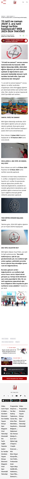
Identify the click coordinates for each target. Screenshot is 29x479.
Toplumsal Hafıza (14, 416)
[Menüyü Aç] (27, 2)
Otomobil (4, 436)
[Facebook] (4, 395)
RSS (11, 451)
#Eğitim (18, 342)
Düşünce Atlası (14, 409)
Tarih (3, 441)
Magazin (4, 429)
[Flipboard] (20, 395)
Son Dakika (5, 419)
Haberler (3, 16)
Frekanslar (14, 461)
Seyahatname (14, 426)
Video (3, 406)
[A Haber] (14, 2)
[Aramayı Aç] (23, 2)
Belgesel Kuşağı (14, 429)
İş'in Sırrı (13, 439)
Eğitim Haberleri (10, 16)
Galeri (3, 449)
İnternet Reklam (14, 449)
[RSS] (25, 395)
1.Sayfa (12, 446)
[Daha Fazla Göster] (26, 35)
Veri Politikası (14, 459)
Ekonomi (4, 416)
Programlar (14, 406)
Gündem (4, 414)
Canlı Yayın (5, 409)
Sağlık (3, 444)
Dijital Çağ (13, 441)
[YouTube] (16, 395)
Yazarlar (4, 446)
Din (2, 439)
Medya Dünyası (14, 436)
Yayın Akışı (14, 466)
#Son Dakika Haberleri (7, 342)
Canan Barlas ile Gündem (14, 419)
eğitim (19, 87)
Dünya (3, 424)
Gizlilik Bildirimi (14, 469)
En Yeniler (4, 451)
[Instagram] (12, 395)
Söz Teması (14, 434)
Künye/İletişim (14, 456)
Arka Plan (13, 421)
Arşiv (12, 464)
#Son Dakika (5, 338)
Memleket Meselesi (14, 424)
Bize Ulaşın (14, 454)
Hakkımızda (14, 471)
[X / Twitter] (8, 395)
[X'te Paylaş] (20, 35)
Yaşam (3, 421)
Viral (2, 431)
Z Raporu (13, 444)
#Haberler (13, 338)
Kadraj (12, 414)
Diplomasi (13, 431)
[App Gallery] (23, 373)
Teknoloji (4, 434)
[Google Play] (15, 373)
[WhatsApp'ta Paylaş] (23, 35)
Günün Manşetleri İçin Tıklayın (15, 378)
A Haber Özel (5, 411)
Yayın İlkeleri (14, 474)
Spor (2, 426)
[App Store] (7, 373)
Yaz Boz (12, 411)
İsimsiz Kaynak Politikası (14, 476)
